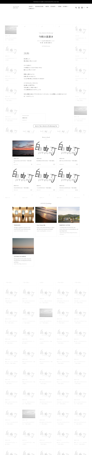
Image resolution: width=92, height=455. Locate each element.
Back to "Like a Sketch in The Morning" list (46, 126)
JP (84, 7)
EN (87, 7)
